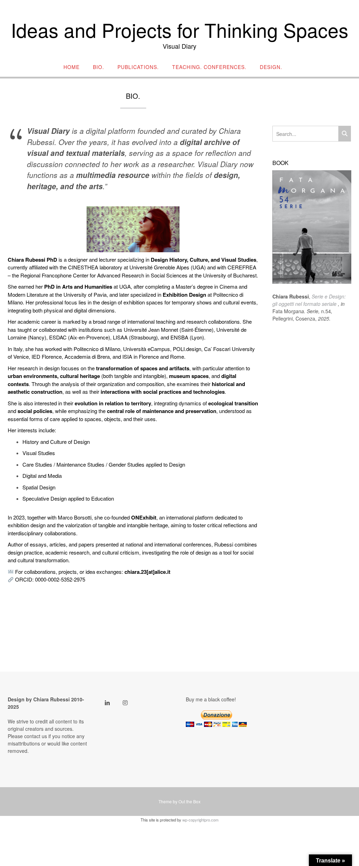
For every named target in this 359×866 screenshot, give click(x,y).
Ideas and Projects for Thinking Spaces (179, 30)
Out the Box (189, 801)
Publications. (138, 67)
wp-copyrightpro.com (200, 820)
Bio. (98, 67)
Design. (271, 67)
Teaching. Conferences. (209, 67)
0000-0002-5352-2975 (60, 579)
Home (71, 67)
